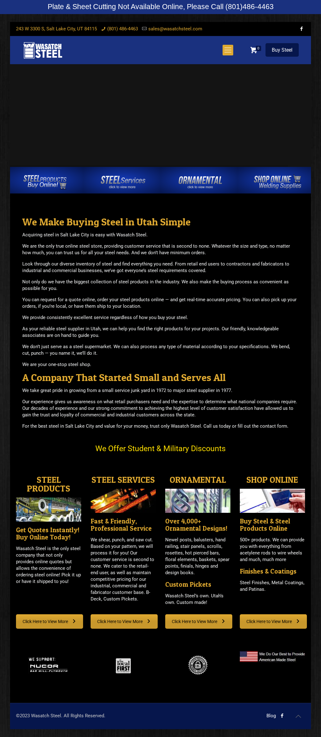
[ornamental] (200, 181)
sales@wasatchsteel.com (175, 29)
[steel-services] (123, 181)
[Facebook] (301, 29)
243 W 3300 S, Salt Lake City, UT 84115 (56, 29)
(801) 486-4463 (122, 29)
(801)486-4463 (249, 7)
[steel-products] (46, 181)
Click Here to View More (46, 621)
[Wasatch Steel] (42, 50)
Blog (271, 716)
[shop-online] (278, 181)
